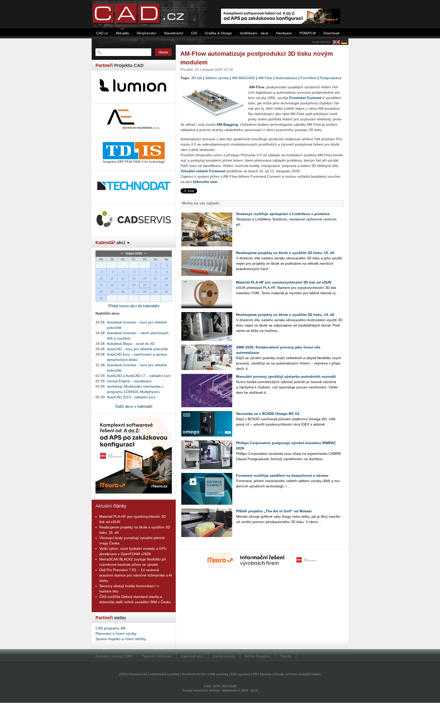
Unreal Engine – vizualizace (129, 381)
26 (122, 291)
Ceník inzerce (224, 656)
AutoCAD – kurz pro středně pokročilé (137, 349)
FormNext (308, 78)
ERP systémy (241, 674)
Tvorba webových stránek (201, 690)
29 (155, 291)
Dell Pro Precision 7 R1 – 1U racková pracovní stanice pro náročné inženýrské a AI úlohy (135, 575)
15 (155, 278)
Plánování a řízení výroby (115, 633)
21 (144, 285)
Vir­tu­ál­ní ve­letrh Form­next (203, 171)
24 (101, 291)
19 (122, 285)
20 (133, 285)
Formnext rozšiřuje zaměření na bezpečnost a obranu (282, 475)
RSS (123, 674)
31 (101, 298)
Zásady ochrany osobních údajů (297, 674)
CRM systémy (218, 674)
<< (122, 253)
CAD (207, 686)
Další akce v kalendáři (133, 406)
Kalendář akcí (192, 656)
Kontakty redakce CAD (113, 656)
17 (101, 285)
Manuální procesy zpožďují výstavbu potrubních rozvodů (286, 376)
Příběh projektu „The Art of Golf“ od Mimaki (274, 511)
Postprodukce (331, 78)
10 (101, 278)
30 (166, 291)
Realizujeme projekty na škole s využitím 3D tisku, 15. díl (285, 253)
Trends (285, 656)
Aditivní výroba (217, 78)
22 (155, 285)
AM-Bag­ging (227, 124)
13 (133, 278)
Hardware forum (193, 674)
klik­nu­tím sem (205, 182)
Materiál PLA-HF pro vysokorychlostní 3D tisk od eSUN (283, 282)
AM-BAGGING (243, 78)
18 (112, 285)
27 (133, 291)
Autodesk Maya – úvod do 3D (131, 344)
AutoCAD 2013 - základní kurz (131, 397)
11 (112, 278)
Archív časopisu (257, 656)
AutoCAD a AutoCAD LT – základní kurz (139, 376)
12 (122, 278)
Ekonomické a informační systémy (154, 674)
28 (144, 291)
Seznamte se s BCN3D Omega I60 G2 (267, 414)
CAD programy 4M (110, 628)
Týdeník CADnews (156, 656)
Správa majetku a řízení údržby (120, 639)
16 (166, 278)
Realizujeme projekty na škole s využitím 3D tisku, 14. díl (285, 315)
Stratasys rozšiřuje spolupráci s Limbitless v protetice (283, 214)
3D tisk (196, 78)
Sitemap (265, 674)
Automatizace (286, 78)
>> (145, 253)
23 (166, 285)
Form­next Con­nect (305, 98)
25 (112, 291)
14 (144, 278)
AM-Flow (265, 78)
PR (255, 674)
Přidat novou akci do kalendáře (133, 306)
